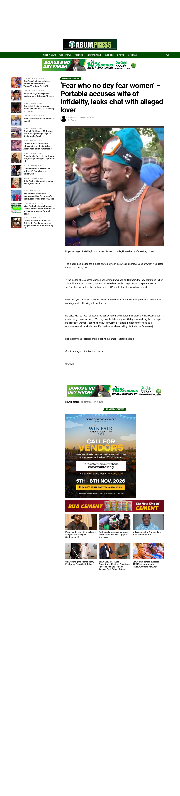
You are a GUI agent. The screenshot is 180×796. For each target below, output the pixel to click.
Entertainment (93, 55)
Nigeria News (49, 55)
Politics (79, 55)
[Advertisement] (79, 18)
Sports (120, 55)
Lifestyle (132, 55)
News (100, 402)
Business (109, 55)
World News (65, 55)
